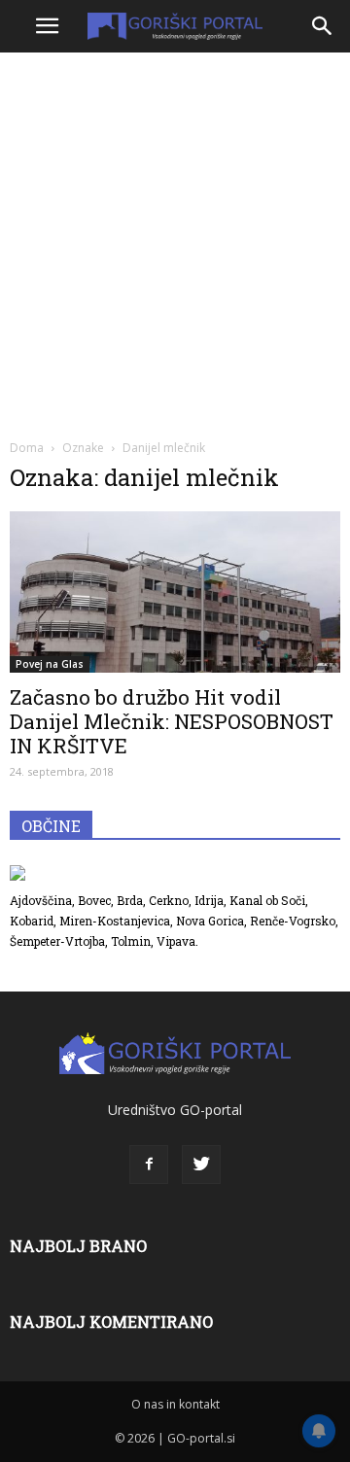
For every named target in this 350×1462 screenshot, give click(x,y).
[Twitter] (201, 1164)
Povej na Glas (50, 664)
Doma (27, 447)
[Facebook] (148, 1164)
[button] (323, 26)
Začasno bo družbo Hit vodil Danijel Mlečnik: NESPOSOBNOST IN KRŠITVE (171, 721)
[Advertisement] (175, 243)
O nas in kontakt (175, 1404)
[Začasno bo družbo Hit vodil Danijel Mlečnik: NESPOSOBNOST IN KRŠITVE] (175, 592)
